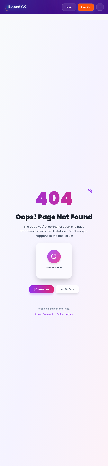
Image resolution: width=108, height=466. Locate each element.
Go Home (43, 289)
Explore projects (65, 314)
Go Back (69, 289)
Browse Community (45, 314)
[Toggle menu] (100, 7)
